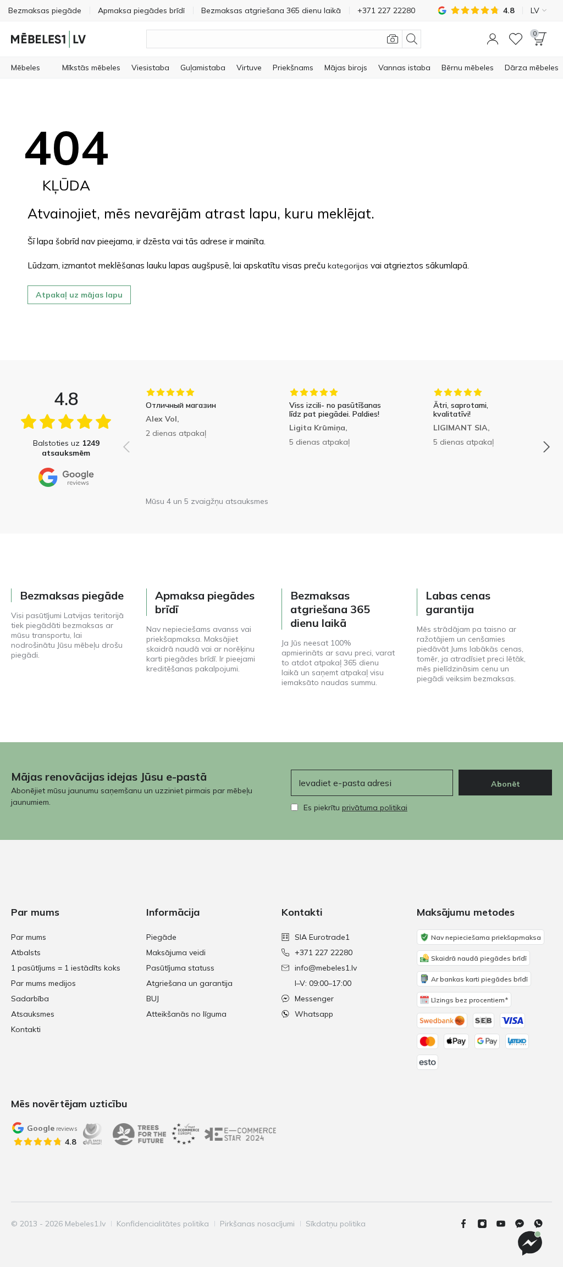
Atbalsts (26, 952)
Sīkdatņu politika (336, 1224)
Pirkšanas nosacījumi (257, 1224)
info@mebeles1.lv (326, 968)
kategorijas (348, 266)
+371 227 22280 (323, 952)
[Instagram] (486, 1224)
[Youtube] (505, 1224)
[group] (192, 439)
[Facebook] (468, 1224)
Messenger (314, 998)
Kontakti (26, 1029)
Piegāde (161, 937)
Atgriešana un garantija (189, 983)
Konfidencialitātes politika (163, 1224)
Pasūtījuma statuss (180, 968)
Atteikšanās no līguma (186, 1014)
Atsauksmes (32, 1014)
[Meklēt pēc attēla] (392, 39)
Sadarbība (30, 998)
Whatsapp (314, 1014)
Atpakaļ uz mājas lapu (79, 295)
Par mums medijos (43, 983)
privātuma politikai (374, 807)
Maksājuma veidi (176, 952)
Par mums (28, 937)
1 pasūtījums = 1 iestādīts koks (65, 968)
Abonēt (505, 784)
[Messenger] (530, 1243)
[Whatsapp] (542, 1224)
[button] (493, 38)
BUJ (152, 998)
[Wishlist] (516, 39)
